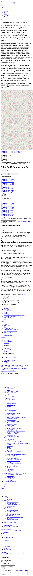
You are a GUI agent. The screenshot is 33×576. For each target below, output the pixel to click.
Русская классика (11, 410)
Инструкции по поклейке (10, 357)
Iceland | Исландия (11, 452)
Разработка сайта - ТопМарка (8, 371)
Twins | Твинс (10, 470)
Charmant (6, 324)
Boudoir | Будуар (11, 435)
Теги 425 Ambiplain (6, 529)
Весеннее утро (10, 439)
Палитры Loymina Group (13, 514)
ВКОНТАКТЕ (11, 553)
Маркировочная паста (12, 519)
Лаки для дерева (11, 506)
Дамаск (9, 440)
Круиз (8, 394)
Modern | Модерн (11, 465)
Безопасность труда (9, 361)
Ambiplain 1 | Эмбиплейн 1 (14, 463)
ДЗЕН (22, 553)
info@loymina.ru (5, 298)
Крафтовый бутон (11, 396)
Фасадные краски (11, 503)
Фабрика (3, 337)
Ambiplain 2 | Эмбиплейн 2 (14, 459)
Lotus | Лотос (10, 476)
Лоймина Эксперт (8, 328)
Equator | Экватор (11, 420)
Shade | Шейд (10, 425)
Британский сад (11, 411)
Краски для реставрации (13, 504)
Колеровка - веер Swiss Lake (11, 329)
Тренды (6, 308)
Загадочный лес (11, 399)
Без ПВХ (6, 363)
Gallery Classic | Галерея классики (15, 428)
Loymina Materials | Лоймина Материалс (14, 315)
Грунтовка (9, 499)
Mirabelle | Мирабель (12, 455)
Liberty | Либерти (11, 426)
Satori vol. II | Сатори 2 (12, 433)
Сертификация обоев (9, 360)
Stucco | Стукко (11, 477)
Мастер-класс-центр (9, 537)
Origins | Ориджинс (12, 422)
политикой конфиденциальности (9, 572)
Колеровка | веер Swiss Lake (11, 521)
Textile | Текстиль (11, 478)
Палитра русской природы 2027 (11, 530)
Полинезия (10, 446)
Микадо (9, 448)
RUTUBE (17, 553)
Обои (2, 305)
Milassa (5, 313)
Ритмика (9, 462)
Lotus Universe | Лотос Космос (14, 474)
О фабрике (6, 340)
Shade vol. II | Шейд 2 (12, 418)
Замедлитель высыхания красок (15, 517)
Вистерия (9, 401)
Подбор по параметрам (10, 316)
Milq (5, 327)
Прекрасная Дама (11, 403)
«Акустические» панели (13, 391)
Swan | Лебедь (10, 469)
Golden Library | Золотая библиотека (16, 417)
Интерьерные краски (12, 497)
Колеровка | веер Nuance (10, 522)
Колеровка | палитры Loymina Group (13, 523)
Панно (4, 487)
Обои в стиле (7, 317)
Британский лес (11, 414)
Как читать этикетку (9, 356)
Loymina (6, 312)
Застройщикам (7, 349)
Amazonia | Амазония (12, 424)
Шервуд (9, 402)
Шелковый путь (11, 405)
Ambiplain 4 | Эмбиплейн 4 (14, 441)
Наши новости (7, 538)
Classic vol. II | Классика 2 (13, 432)
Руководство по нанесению (11, 333)
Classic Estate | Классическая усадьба (16, 454)
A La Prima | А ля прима (13, 416)
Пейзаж (9, 409)
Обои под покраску (12, 466)
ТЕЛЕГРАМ (4, 553)
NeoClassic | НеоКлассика (13, 461)
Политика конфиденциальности (9, 368)
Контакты (6, 343)
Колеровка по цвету (9, 335)
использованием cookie (25, 570)
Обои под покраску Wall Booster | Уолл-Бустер (19, 443)
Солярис (9, 444)
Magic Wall (6, 309)
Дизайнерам (7, 348)
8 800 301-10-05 (5, 297)
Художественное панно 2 (13, 413)
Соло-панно (10, 388)
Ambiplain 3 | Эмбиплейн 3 (14, 451)
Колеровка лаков (8, 332)
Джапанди (9, 450)
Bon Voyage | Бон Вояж (13, 458)
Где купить (3, 552)
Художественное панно (13, 421)
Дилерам (6, 351)
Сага (8, 395)
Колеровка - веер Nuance (10, 331)
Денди (8, 407)
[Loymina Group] (8, 3)
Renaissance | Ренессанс (13, 436)
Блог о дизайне (8, 341)
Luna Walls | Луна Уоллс (10, 310)
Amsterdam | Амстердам (13, 457)
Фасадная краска (11, 511)
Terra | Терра (10, 480)
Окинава (9, 447)
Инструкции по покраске (10, 358)
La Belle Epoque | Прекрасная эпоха (16, 431)
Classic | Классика (11, 467)
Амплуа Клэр (10, 429)
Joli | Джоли (10, 472)
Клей (5, 319)
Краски (2, 321)
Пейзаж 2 (9, 406)
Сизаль (8, 390)
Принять (3, 574)
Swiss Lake (6, 325)
